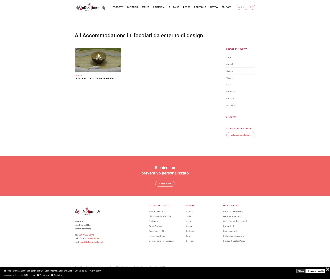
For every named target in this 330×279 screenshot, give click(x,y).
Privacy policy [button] (95, 271)
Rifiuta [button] (301, 271)
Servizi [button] (145, 7)
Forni (228, 84)
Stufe (228, 57)
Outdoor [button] (132, 7)
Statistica (57, 275)
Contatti (227, 7)
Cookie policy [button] (81, 271)
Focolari (230, 98)
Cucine (229, 78)
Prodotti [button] (118, 7)
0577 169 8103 (86, 234)
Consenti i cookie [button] (316, 271)
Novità (214, 7)
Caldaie (229, 71)
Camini (229, 64)
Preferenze (44, 275)
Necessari (30, 275)
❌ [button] (327, 269)
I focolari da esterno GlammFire (95, 78)
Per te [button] (186, 7)
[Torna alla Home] (90, 7)
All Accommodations (240, 135)
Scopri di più (165, 183)
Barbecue (230, 91)
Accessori (230, 105)
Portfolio (200, 7)
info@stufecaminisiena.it (91, 242)
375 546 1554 (92, 238)
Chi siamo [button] (173, 7)
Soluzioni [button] (159, 7)
